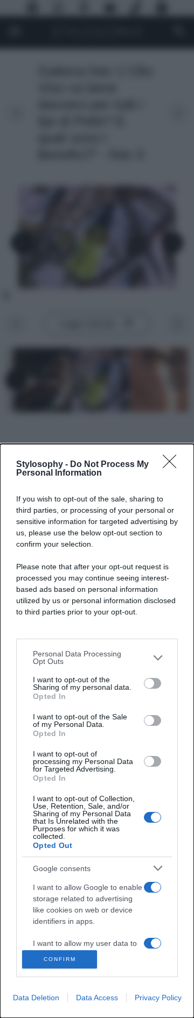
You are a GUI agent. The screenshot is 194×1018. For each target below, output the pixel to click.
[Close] (173, 465)
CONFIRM (60, 959)
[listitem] (97, 657)
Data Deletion (36, 997)
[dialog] (97, 731)
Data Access (97, 997)
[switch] (152, 683)
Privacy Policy (158, 997)
